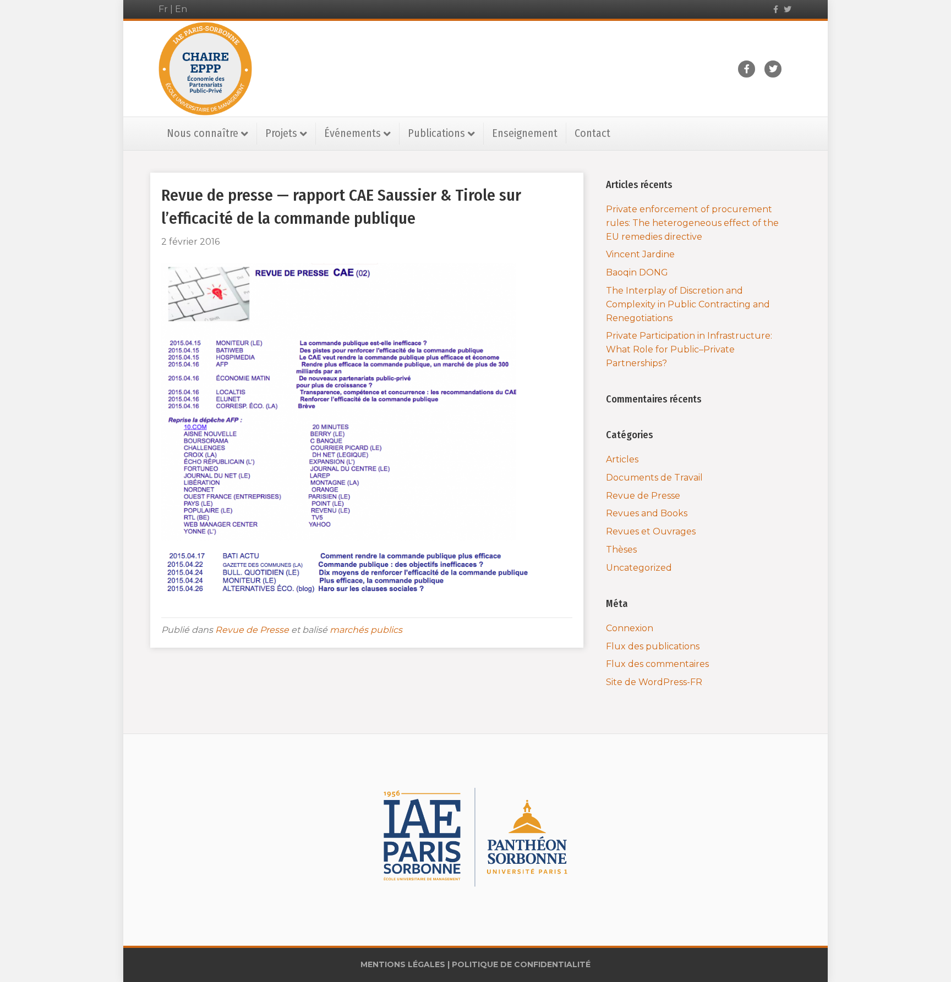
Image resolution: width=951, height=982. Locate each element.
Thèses (621, 549)
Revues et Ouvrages (651, 531)
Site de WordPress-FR (654, 682)
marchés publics (366, 630)
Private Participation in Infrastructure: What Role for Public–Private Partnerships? (689, 349)
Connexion (629, 628)
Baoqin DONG (637, 272)
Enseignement (525, 133)
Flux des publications (652, 646)
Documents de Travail (654, 477)
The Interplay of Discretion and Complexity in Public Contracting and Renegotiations (688, 304)
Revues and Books (646, 513)
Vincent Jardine (640, 254)
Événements (352, 133)
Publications (436, 133)
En (181, 9)
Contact (592, 133)
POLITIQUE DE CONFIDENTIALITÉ (521, 964)
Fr (163, 9)
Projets (281, 133)
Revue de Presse (252, 630)
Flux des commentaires (657, 664)
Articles (622, 459)
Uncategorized (639, 567)
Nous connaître (202, 133)
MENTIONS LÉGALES (402, 964)
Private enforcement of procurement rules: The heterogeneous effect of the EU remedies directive (692, 223)
